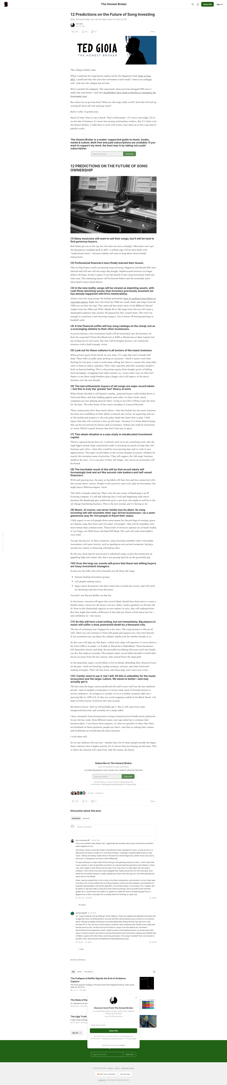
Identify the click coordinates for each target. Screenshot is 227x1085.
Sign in (220, 4)
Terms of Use (124, 1036)
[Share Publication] (198, 4)
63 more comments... (78, 960)
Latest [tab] (79, 972)
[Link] (67, 144)
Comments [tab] (76, 818)
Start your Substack (107, 1074)
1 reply (80, 949)
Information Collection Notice (112, 1038)
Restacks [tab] (86, 818)
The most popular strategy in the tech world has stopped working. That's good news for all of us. (102, 986)
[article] (113, 986)
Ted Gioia (79, 24)
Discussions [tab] (88, 972)
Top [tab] (73, 972)
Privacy (110, 1068)
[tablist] (80, 818)
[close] (136, 997)
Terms (117, 1068)
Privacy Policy (131, 1038)
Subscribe (207, 4)
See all (75, 1033)
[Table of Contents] (2, 542)
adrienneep (80, 913)
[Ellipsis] (155, 840)
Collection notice (127, 1068)
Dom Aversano (82, 840)
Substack (101, 1080)
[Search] (192, 4)
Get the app (125, 1074)
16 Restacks (99, 793)
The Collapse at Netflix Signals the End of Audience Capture (98, 980)
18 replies (82, 905)
